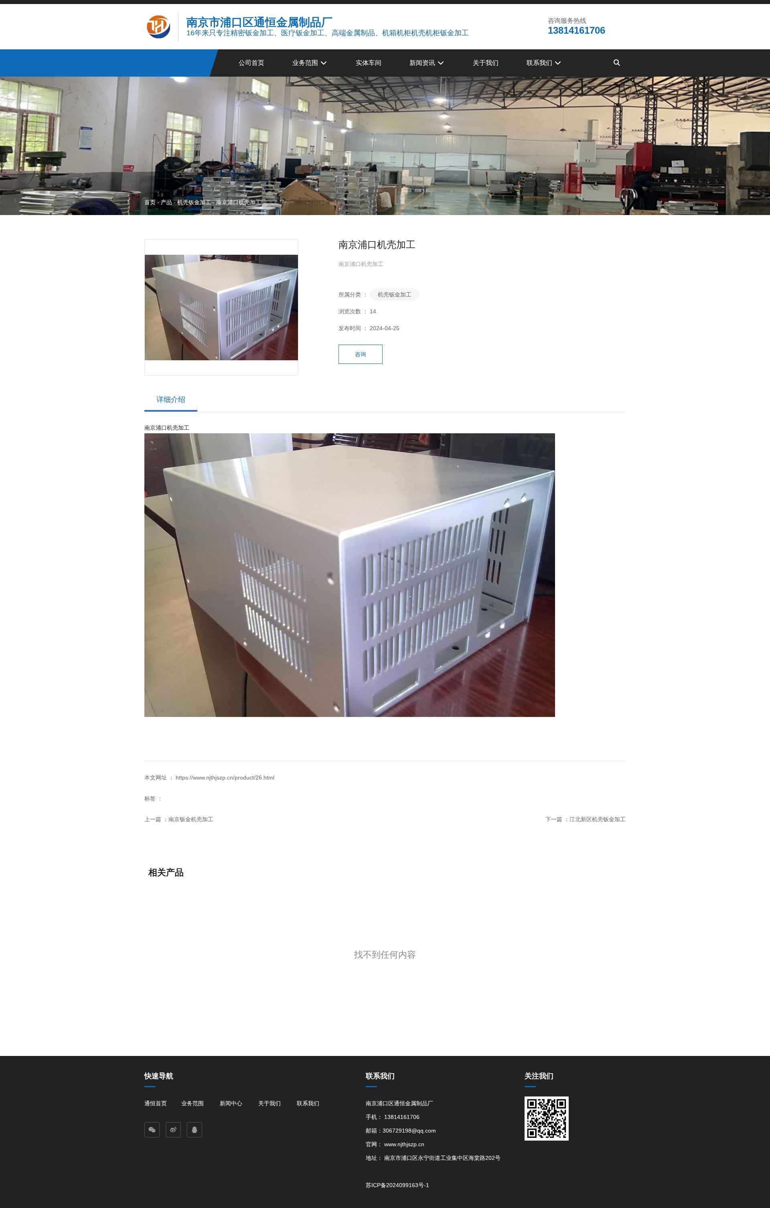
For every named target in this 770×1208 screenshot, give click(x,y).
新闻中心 (231, 1103)
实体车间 (368, 62)
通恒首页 (155, 1103)
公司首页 (251, 62)
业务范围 (306, 62)
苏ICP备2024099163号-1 (397, 1185)
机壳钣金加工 (194, 202)
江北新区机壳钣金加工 (597, 819)
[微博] (173, 1129)
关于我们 (485, 62)
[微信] (152, 1129)
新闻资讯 (423, 62)
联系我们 (540, 62)
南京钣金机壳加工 (190, 819)
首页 (150, 202)
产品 (166, 202)
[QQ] (194, 1129)
